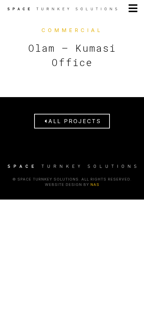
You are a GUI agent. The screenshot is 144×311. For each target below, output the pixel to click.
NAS (94, 184)
